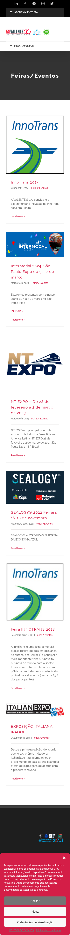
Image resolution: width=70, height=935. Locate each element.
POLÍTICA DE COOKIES (21, 930)
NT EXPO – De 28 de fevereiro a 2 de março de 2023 (32, 407)
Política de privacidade (48, 930)
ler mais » (17, 311)
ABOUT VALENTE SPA (26, 12)
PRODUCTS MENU (24, 46)
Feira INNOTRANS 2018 (33, 629)
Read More (17, 216)
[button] (64, 858)
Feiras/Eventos (39, 188)
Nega (35, 911)
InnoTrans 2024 (25, 182)
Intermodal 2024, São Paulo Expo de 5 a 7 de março (32, 271)
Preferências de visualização (35, 922)
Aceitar (35, 900)
